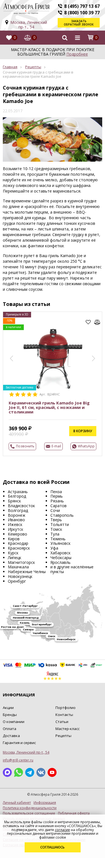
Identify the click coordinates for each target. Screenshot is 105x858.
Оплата (9, 728)
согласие (62, 829)
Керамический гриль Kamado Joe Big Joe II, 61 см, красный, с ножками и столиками (49, 407)
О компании (13, 721)
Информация (45, 803)
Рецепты (33, 66)
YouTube (52, 772)
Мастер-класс (67, 728)
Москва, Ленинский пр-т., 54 (28, 24)
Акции (8, 707)
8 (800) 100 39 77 (82, 13)
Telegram (29, 772)
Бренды (10, 714)
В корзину (82, 431)
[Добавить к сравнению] (97, 322)
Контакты (64, 714)
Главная (10, 66)
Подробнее (77, 54)
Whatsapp (18, 772)
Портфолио (65, 707)
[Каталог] (77, 38)
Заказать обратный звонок (79, 22)
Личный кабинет (17, 803)
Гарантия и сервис (19, 742)
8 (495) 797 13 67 (82, 6)
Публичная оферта (74, 813)
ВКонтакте (40, 772)
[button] (11, 358)
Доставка (11, 735)
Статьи (61, 721)
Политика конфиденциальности (30, 808)
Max (7, 772)
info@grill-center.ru (18, 760)
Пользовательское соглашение (29, 813)
